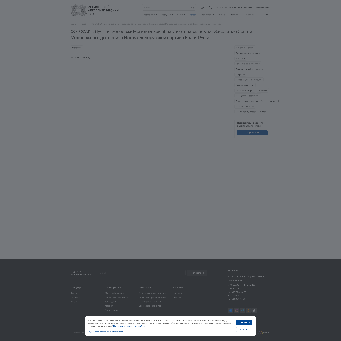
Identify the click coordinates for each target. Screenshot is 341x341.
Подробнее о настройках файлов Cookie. (106, 331)
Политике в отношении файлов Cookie (130, 326)
